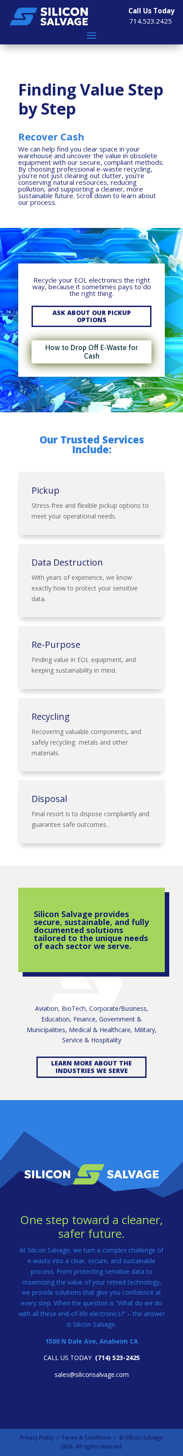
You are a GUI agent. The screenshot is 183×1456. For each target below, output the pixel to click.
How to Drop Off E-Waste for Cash (91, 351)
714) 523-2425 (119, 1357)
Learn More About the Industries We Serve (91, 1067)
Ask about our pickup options (91, 316)
